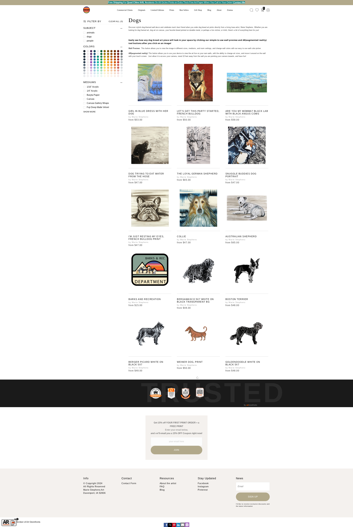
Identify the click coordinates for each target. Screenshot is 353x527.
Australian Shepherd (241, 236)
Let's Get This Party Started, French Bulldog (198, 112)
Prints (171, 10)
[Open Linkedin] (178, 525)
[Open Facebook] (166, 525)
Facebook (203, 483)
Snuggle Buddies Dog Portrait (240, 175)
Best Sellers (184, 10)
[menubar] (259, 10)
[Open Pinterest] (174, 525)
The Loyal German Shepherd (197, 174)
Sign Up (253, 497)
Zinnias (230, 10)
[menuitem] (251, 10)
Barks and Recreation (145, 299)
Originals (141, 10)
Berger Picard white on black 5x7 (146, 363)
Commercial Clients (125, 10)
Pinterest (203, 490)
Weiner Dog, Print (190, 362)
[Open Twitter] (170, 525)
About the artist (168, 483)
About (219, 10)
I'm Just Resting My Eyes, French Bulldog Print (146, 237)
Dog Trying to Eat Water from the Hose (146, 175)
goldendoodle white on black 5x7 (242, 363)
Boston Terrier (236, 299)
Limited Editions (157, 10)
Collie (181, 236)
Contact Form (128, 483)
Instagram (203, 486)
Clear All (116, 21)
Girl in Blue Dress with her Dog (148, 112)
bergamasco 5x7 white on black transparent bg (195, 300)
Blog (209, 10)
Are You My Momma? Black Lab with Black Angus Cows (246, 112)
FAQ (162, 486)
